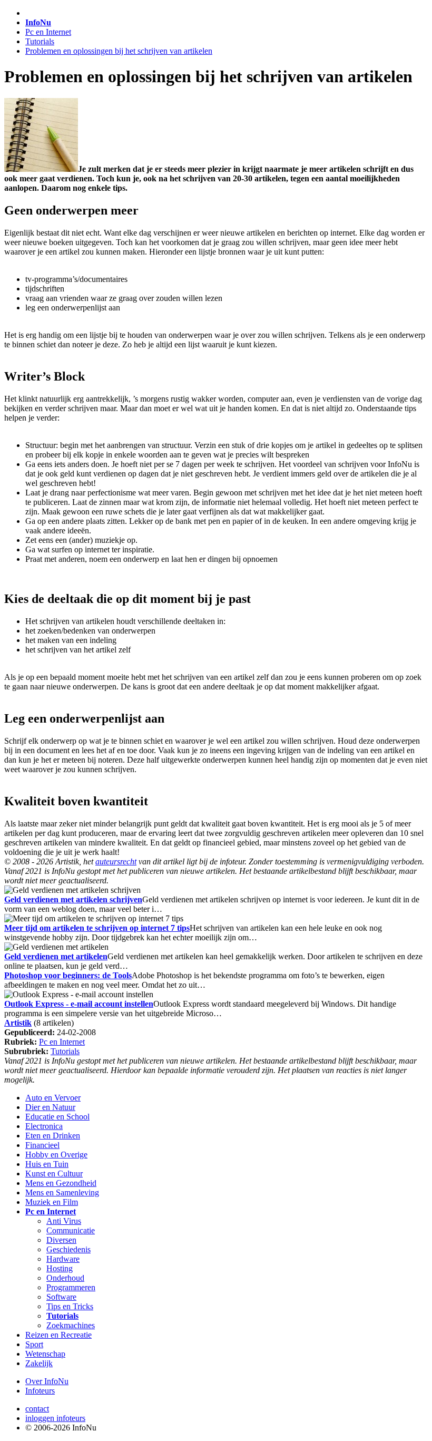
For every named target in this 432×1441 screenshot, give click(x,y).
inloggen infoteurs (55, 1418)
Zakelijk (39, 1363)
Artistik (18, 1022)
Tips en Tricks (69, 1306)
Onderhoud (65, 1277)
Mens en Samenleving (62, 1192)
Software (61, 1296)
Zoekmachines (70, 1325)
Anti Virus (63, 1220)
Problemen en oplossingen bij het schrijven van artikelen (118, 50)
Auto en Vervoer (53, 1097)
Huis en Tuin (46, 1164)
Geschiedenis (68, 1249)
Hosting (59, 1268)
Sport (34, 1344)
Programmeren (70, 1287)
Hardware (63, 1258)
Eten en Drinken (52, 1135)
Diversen (61, 1239)
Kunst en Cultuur (54, 1173)
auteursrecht (115, 861)
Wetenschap (45, 1353)
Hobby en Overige (56, 1154)
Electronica (44, 1126)
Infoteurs (40, 1390)
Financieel (42, 1145)
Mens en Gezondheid (60, 1183)
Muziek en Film (51, 1201)
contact (37, 1408)
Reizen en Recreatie (58, 1334)
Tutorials (39, 41)
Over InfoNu (46, 1381)
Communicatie (70, 1230)
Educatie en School (57, 1116)
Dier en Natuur (50, 1107)
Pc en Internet (48, 31)
